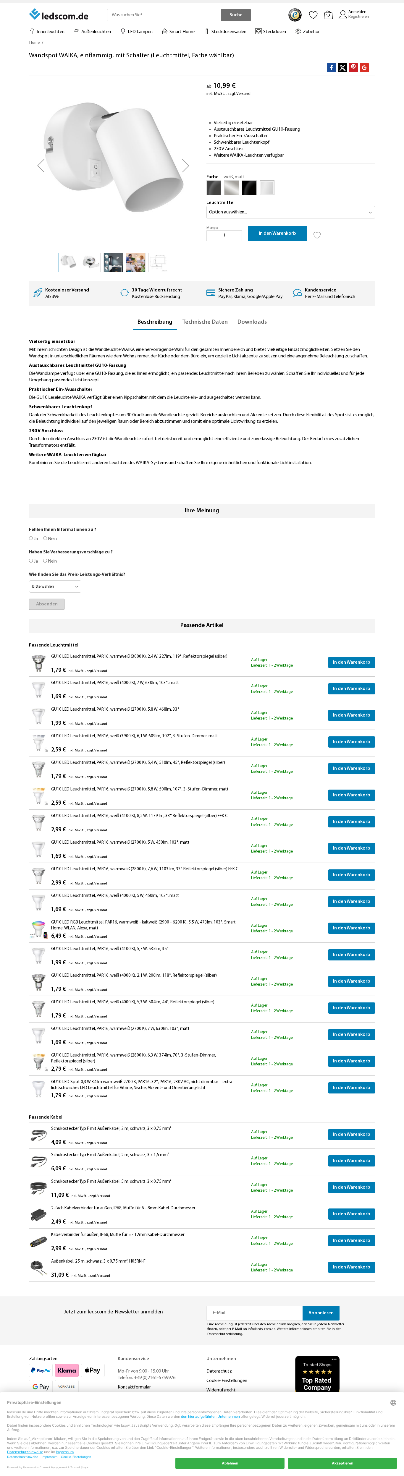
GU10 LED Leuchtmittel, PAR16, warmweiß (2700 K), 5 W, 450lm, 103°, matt (120, 842)
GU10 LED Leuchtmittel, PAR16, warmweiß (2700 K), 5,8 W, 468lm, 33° (115, 709)
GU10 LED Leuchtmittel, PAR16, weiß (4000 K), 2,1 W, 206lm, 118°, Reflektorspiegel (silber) (134, 975)
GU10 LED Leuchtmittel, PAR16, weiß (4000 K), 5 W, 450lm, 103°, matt (115, 896)
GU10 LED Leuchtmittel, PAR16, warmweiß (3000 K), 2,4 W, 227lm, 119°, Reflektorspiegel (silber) (139, 656)
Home (34, 42)
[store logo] (59, 14)
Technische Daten (205, 322)
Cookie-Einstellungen (226, 1380)
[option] (213, 187)
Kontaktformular (134, 1387)
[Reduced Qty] (212, 235)
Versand (243, 94)
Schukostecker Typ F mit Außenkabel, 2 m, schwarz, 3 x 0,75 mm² (111, 1129)
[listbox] (290, 189)
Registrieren (358, 16)
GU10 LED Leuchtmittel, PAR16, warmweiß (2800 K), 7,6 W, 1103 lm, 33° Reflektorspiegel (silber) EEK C (144, 869)
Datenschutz (219, 1371)
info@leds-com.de (261, 1329)
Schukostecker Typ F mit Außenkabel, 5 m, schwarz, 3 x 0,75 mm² (111, 1181)
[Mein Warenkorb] (328, 15)
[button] (41, 165)
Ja (35, 539)
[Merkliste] (313, 15)
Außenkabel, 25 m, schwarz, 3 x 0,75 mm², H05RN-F (98, 1261)
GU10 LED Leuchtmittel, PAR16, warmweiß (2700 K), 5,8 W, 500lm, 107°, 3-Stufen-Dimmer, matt (140, 789)
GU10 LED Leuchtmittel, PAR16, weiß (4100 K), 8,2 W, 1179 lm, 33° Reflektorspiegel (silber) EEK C (139, 816)
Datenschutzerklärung (224, 1334)
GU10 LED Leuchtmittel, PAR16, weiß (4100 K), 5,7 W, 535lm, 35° (110, 949)
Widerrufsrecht (221, 1390)
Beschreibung (155, 322)
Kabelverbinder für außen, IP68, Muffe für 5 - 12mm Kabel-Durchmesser (118, 1235)
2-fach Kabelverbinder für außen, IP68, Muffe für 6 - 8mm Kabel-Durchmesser (123, 1208)
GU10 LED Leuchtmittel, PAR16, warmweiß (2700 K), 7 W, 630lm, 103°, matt (120, 1029)
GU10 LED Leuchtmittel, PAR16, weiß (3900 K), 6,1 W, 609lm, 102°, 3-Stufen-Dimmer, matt (134, 736)
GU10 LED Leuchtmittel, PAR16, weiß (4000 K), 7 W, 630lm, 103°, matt (115, 683)
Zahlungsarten (43, 1359)
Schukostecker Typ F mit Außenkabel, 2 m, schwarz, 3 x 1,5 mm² (110, 1155)
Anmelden (357, 12)
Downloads (252, 322)
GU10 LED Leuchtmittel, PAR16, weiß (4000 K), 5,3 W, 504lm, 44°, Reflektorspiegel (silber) (132, 1002)
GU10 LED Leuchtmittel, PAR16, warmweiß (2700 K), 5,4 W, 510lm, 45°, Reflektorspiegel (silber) (138, 763)
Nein (52, 539)
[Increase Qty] (236, 235)
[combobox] (164, 15)
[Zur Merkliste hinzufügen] (317, 233)
